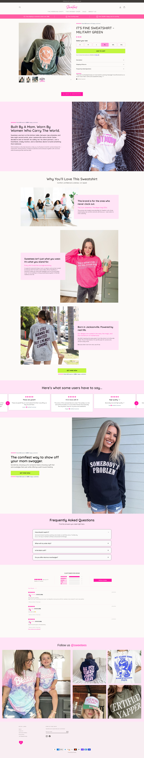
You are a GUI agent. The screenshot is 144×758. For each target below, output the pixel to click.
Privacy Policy (21, 734)
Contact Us (21, 730)
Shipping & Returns (81, 64)
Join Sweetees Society (23, 736)
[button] (136, 403)
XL (105, 44)
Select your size (82, 41)
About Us (92, 11)
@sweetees (79, 645)
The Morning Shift (56, 11)
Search (20, 729)
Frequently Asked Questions (83, 69)
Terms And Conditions (23, 732)
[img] (31, 592)
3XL (121, 44)
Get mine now (72, 370)
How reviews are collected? (34, 629)
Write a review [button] (103, 580)
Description (79, 60)
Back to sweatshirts (73, 93)
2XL (113, 44)
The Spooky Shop (73, 11)
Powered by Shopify (72, 752)
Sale (84, 11)
